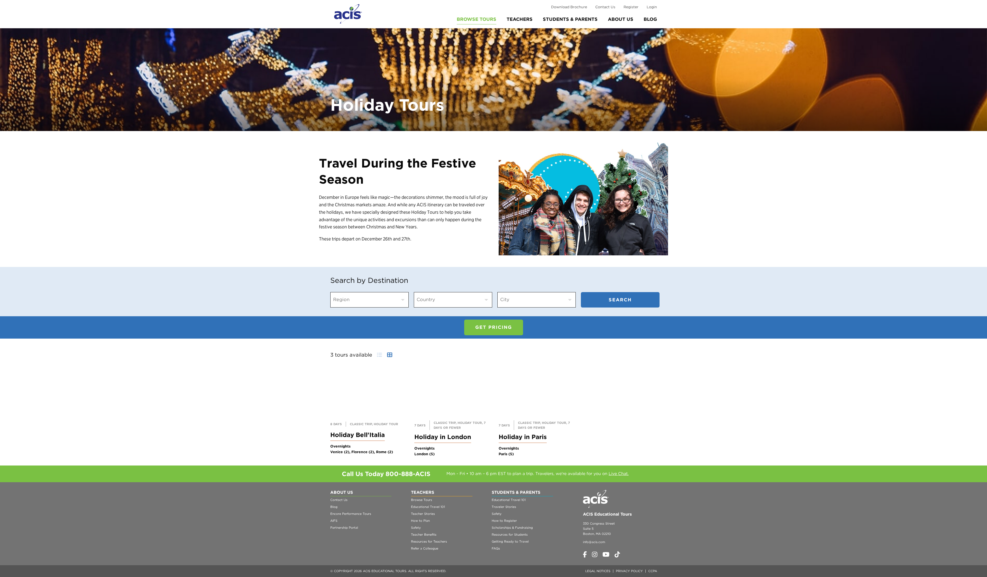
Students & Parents (570, 19)
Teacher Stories (423, 514)
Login (652, 7)
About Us (620, 19)
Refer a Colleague (424, 548)
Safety (416, 527)
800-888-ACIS (408, 474)
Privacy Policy (629, 571)
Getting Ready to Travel (510, 541)
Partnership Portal (344, 527)
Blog (650, 19)
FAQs (496, 548)
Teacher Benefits (423, 534)
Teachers (520, 19)
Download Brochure (569, 7)
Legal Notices (597, 571)
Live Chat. (619, 473)
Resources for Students (510, 534)
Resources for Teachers (429, 541)
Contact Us (605, 7)
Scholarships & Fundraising (512, 527)
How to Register (504, 521)
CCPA (652, 571)
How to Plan (420, 521)
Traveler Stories (504, 507)
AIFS (333, 521)
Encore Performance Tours (350, 514)
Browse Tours (476, 19)
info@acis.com (594, 542)
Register (631, 7)
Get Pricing (493, 327)
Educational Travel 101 (428, 507)
